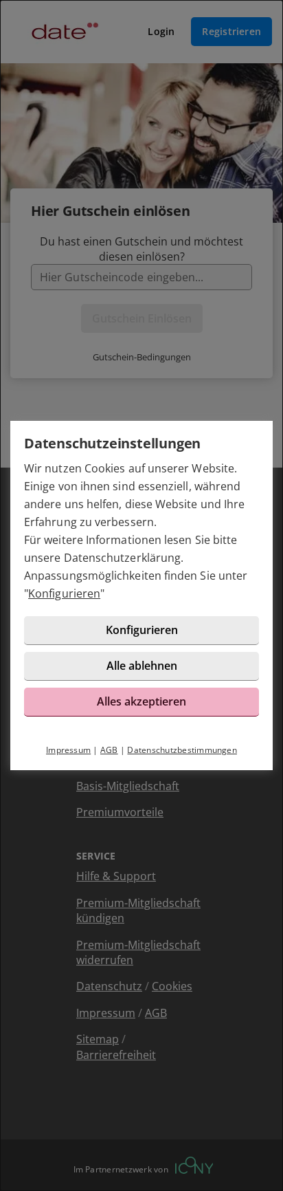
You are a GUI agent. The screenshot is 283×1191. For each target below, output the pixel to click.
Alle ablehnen (141, 665)
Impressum (68, 750)
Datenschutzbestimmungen (182, 750)
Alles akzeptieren (141, 701)
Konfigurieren (64, 593)
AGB (109, 750)
